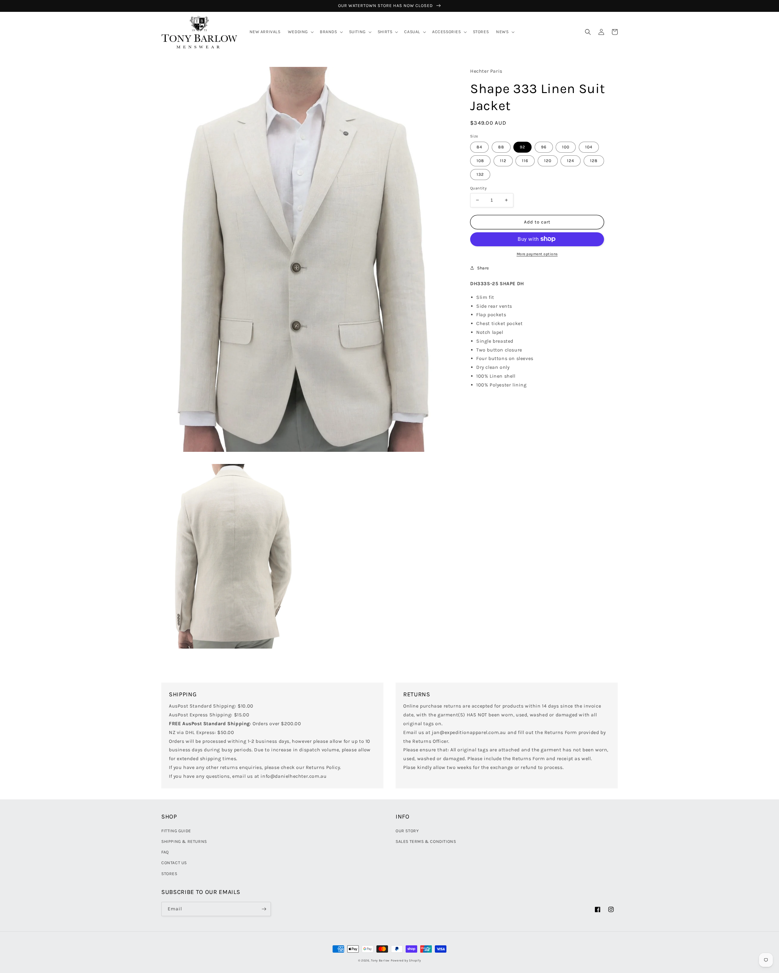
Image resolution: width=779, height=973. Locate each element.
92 (522, 147)
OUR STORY (407, 830)
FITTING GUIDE (176, 830)
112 (503, 160)
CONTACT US (174, 862)
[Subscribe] (264, 909)
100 (565, 147)
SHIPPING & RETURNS (184, 841)
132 (480, 174)
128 (594, 160)
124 (570, 160)
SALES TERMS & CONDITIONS (426, 841)
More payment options (537, 253)
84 (479, 147)
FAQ (165, 852)
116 (525, 160)
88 (501, 147)
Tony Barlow (380, 960)
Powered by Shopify (406, 960)
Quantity (478, 188)
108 (480, 160)
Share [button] (483, 267)
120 (547, 160)
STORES (169, 873)
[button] (300, 32)
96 (544, 147)
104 (588, 147)
